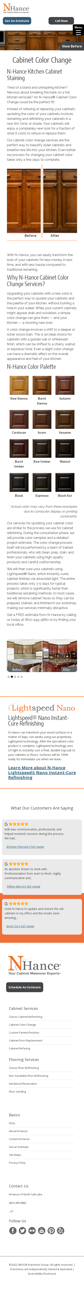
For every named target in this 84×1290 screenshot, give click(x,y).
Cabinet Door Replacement (25, 1040)
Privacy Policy (17, 1163)
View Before (72, 46)
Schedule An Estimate (25, 987)
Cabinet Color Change (22, 1024)
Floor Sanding (17, 1091)
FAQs (12, 1123)
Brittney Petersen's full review (25, 847)
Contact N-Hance (19, 1139)
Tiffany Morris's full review (23, 886)
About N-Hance (18, 1131)
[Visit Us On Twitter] (22, 1230)
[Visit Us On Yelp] (60, 1230)
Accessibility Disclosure (42, 1273)
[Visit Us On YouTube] (41, 1230)
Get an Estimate (19, 1147)
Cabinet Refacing (19, 1048)
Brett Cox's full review (20, 926)
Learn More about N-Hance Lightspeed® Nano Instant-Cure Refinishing (42, 772)
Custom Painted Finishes (24, 1032)
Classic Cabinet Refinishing (25, 1017)
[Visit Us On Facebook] (13, 1230)
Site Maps (15, 1155)
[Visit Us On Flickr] (32, 1230)
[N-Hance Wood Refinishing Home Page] (15, 12)
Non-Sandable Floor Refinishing (28, 1076)
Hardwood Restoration (23, 1083)
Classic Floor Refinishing (24, 1068)
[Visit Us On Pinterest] (51, 1230)
